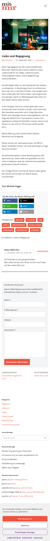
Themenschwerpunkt (10, 424)
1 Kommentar (39, 60)
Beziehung (19, 220)
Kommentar (10, 330)
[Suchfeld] (45, 437)
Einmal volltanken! (9, 459)
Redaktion (9, 60)
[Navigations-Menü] (45, 6)
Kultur (4, 412)
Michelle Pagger (35, 225)
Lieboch (6, 225)
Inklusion (5, 408)
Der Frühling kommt (18, 479)
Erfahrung (31, 220)
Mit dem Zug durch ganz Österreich (16, 451)
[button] (10, 201)
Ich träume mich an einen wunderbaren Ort (20, 455)
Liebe (40, 220)
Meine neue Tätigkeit (10, 467)
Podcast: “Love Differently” (22, 496)
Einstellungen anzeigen (25, 532)
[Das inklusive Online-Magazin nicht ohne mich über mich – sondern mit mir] (9, 6)
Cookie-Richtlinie (14, 537)
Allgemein (6, 404)
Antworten (42, 251)
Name (7, 300)
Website (7, 320)
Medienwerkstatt (18, 225)
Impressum (38, 537)
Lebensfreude (7, 416)
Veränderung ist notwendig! (13, 463)
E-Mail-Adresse (11, 310)
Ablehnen (25, 525)
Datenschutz (27, 537)
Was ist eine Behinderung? (33, 492)
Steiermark (35, 230)
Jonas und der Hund (24, 488)
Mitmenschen (8, 230)
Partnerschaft (22, 230)
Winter (13, 483)
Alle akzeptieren (25, 519)
